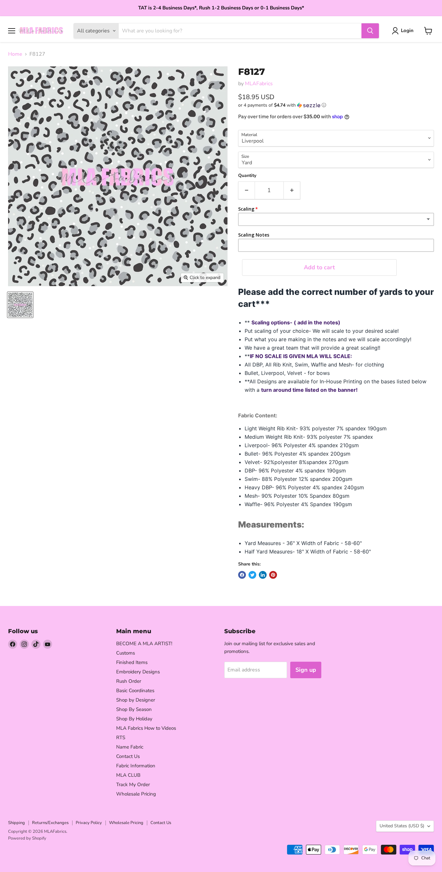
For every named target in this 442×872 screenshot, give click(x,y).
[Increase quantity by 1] (292, 190)
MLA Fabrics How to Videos (146, 728)
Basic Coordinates (135, 690)
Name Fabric (129, 747)
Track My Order (133, 784)
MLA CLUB (128, 775)
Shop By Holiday (134, 718)
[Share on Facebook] (242, 575)
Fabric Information (135, 765)
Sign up (305, 670)
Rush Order (128, 681)
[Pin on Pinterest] (273, 575)
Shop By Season (134, 709)
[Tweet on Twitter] (252, 575)
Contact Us (128, 756)
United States (402, 826)
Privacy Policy (89, 823)
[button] (336, 105)
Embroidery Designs (138, 672)
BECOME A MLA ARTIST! (144, 643)
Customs (125, 653)
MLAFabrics (259, 83)
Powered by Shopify (27, 838)
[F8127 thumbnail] (20, 305)
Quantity (247, 175)
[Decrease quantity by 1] (246, 190)
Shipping (16, 823)
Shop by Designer (135, 700)
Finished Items (132, 662)
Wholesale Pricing (136, 794)
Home (15, 54)
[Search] (370, 30)
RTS (120, 737)
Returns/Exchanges (50, 823)
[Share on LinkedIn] (263, 575)
